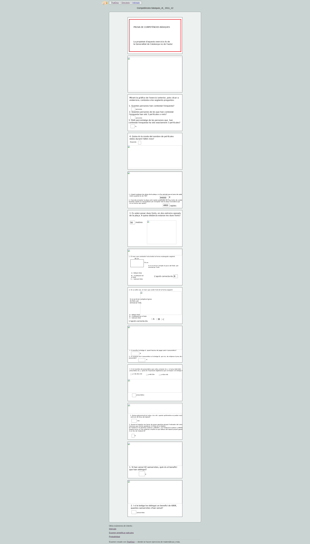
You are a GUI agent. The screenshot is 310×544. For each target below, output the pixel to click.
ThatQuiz (115, 3)
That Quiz (131, 542)
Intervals (112, 529)
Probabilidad (114, 537)
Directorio (125, 3)
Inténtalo (136, 3)
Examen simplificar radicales (121, 533)
